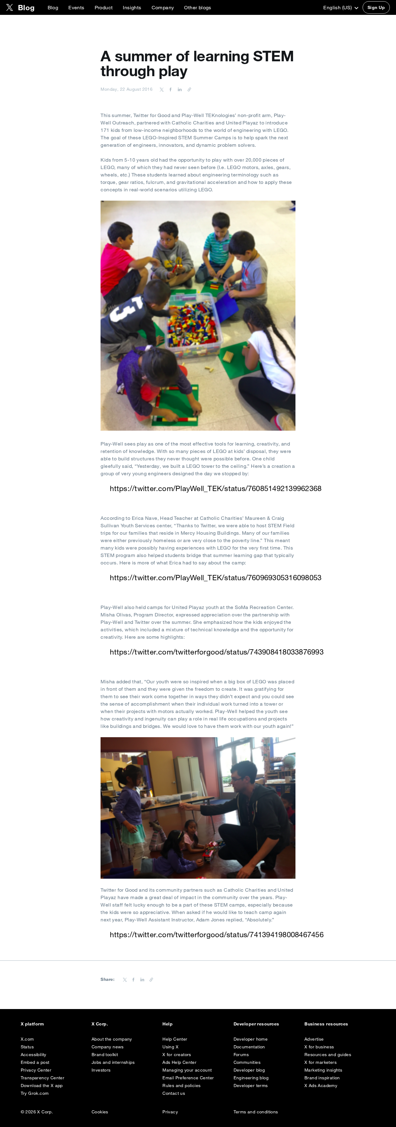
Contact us (173, 1093)
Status (27, 1047)
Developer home (251, 1039)
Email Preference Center (188, 1078)
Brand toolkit (105, 1054)
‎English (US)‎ (338, 7)
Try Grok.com (35, 1093)
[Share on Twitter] (162, 89)
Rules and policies (181, 1085)
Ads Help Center (179, 1062)
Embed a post (35, 1062)
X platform (32, 1024)
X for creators (176, 1054)
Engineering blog (251, 1078)
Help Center (174, 1039)
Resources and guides (327, 1054)
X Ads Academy (320, 1085)
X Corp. (100, 1024)
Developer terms (251, 1085)
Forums (241, 1054)
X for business (319, 1047)
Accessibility (33, 1054)
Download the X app (42, 1085)
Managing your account (187, 1070)
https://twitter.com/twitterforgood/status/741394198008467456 (216, 934)
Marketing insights (323, 1070)
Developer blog (249, 1070)
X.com (27, 1039)
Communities (247, 1062)
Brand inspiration (322, 1078)
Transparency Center (43, 1078)
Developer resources (256, 1024)
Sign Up (376, 7)
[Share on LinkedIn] (178, 89)
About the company (112, 1039)
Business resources (326, 1024)
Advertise (314, 1039)
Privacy (170, 1112)
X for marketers (320, 1062)
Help (167, 1024)
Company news (108, 1047)
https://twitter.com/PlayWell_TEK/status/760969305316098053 (215, 577)
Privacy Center (36, 1070)
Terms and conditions (256, 1112)
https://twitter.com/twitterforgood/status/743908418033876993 (216, 651)
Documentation (249, 1047)
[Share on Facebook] (169, 89)
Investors (101, 1070)
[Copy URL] (188, 89)
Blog (53, 7)
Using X (170, 1047)
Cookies (100, 1112)
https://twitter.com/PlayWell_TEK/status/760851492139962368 (215, 488)
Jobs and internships (113, 1062)
